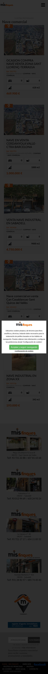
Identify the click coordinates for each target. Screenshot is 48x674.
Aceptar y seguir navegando (24, 347)
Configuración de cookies (24, 351)
